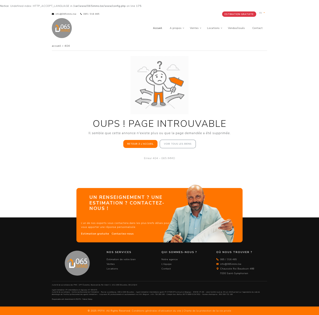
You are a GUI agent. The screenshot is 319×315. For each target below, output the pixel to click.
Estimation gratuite (239, 14)
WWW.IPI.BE (198, 292)
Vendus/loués (236, 28)
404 (67, 46)
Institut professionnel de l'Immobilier (85, 292)
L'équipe (166, 264)
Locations (213, 28)
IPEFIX (101, 310)
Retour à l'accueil (140, 143)
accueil (57, 46)
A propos (176, 28)
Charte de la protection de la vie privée (207, 310)
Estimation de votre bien (121, 259)
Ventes (194, 28)
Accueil (157, 28)
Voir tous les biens (178, 143)
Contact (257, 28)
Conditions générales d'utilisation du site (156, 310)
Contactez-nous (123, 234)
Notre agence (169, 259)
